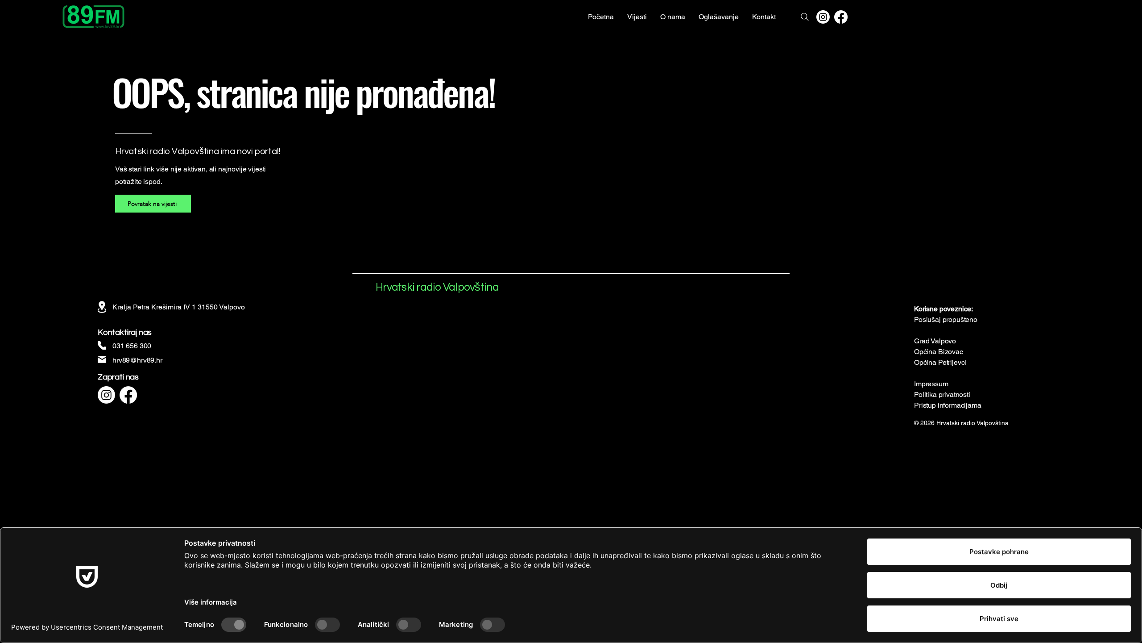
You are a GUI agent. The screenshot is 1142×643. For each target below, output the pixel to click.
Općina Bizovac (938, 351)
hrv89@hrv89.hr (137, 360)
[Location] (102, 307)
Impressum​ (931, 384)
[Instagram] (823, 17)
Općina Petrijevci (940, 362)
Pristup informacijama (947, 405)
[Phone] (102, 345)
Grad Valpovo (935, 341)
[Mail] (102, 359)
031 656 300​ (131, 346)
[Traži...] (804, 17)
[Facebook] (841, 17)
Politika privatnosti (942, 394)
